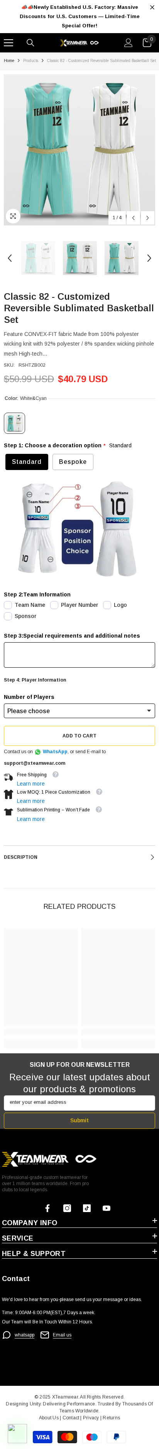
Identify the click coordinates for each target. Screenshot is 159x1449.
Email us (62, 1335)
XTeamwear (65, 1397)
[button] (133, 218)
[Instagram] (67, 1208)
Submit (79, 1120)
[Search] (30, 42)
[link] (41, 1032)
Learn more (31, 784)
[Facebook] (47, 1208)
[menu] (8, 42)
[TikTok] (87, 1208)
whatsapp (24, 1335)
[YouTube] (106, 1208)
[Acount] (128, 43)
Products (30, 61)
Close (152, 7)
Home (9, 61)
